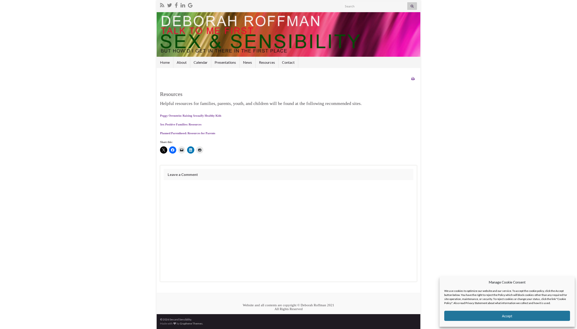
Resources (267, 62)
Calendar (201, 62)
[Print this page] (413, 78)
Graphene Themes (191, 323)
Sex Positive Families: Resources (180, 124)
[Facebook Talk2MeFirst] (176, 4)
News (247, 62)
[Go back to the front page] (288, 34)
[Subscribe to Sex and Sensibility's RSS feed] (162, 4)
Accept (507, 316)
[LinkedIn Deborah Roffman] (183, 4)
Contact (288, 62)
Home (165, 62)
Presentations (225, 62)
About (182, 62)
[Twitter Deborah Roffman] (169, 4)
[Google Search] (190, 4)
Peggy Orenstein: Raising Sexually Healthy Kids (190, 115)
